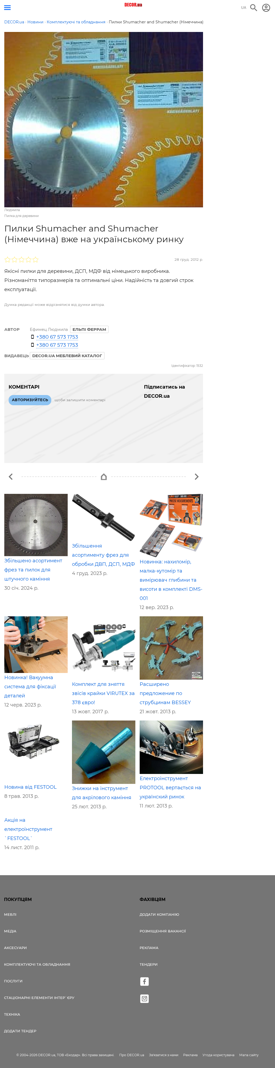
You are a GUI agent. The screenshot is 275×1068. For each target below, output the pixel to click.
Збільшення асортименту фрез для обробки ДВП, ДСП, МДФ (103, 555)
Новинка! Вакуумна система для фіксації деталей (30, 687)
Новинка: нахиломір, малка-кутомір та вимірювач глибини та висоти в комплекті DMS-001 (171, 580)
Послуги (13, 981)
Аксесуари (15, 948)
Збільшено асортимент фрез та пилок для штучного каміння (33, 570)
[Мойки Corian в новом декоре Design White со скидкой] (10, 476)
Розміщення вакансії (163, 931)
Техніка (12, 1014)
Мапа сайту (249, 1055)
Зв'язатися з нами (163, 1055)
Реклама (149, 948)
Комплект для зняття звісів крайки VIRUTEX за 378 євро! (103, 693)
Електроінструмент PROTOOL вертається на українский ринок (170, 788)
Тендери (149, 964)
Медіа (10, 931)
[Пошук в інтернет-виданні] (254, 8)
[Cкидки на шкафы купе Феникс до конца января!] (196, 476)
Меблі (10, 914)
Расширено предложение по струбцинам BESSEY (165, 693)
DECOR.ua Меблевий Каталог (67, 355)
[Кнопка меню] (7, 7)
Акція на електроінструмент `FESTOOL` (28, 829)
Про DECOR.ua (131, 1055)
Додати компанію (159, 914)
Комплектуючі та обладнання (37, 964)
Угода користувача (218, 1055)
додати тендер (20, 1031)
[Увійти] (266, 8)
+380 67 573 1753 (57, 337)
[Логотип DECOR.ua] (134, 5)
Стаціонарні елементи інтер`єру (39, 997)
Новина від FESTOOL (30, 787)
